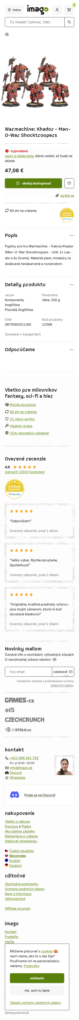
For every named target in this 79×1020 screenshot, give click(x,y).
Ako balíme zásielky (20, 831)
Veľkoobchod (15, 899)
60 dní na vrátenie (23, 412)
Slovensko (17, 856)
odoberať (60, 672)
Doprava (11, 826)
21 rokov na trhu (22, 419)
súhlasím (37, 978)
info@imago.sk (21, 768)
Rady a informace (18, 894)
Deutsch (15, 866)
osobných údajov (62, 685)
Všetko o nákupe (17, 821)
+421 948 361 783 (24, 758)
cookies (47, 951)
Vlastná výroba (21, 426)
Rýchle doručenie (23, 405)
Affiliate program (17, 908)
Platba (26, 826)
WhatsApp (18, 777)
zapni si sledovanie (19, 156)
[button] (39, 235)
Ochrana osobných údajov (25, 889)
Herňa (9, 942)
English (14, 861)
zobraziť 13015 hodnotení (25, 472)
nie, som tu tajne (37, 990)
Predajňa (11, 937)
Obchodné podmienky (21, 884)
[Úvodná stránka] (7, 34)
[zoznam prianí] (69, 183)
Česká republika (21, 851)
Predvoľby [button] (32, 966)
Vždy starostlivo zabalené (29, 433)
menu (17, 10)
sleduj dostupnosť (36, 183)
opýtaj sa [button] (67, 195)
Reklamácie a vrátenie (21, 836)
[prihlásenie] (57, 10)
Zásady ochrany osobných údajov (35, 1003)
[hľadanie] (69, 22)
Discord (16, 773)
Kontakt (10, 932)
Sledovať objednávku (21, 841)
